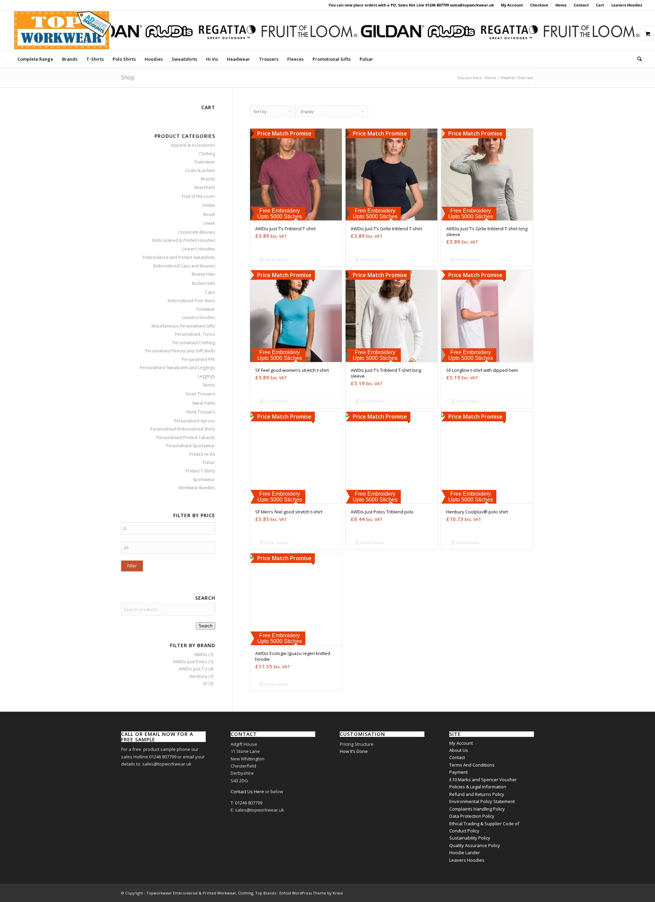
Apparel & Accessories (193, 145)
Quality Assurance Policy (474, 845)
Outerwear (204, 162)
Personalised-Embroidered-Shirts (182, 429)
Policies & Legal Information (477, 787)
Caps (210, 292)
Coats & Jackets (200, 170)
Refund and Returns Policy (476, 794)
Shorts (209, 385)
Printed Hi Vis (202, 454)
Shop (127, 77)
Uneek (209, 223)
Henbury (198, 676)
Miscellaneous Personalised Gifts (183, 326)
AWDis (200, 654)
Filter (132, 566)
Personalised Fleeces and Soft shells (180, 351)
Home (561, 5)
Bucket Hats (203, 283)
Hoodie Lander (464, 852)
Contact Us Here (247, 791)
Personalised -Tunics (195, 334)
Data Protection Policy (471, 816)
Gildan (208, 205)
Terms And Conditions (472, 765)
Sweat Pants (203, 403)
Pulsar (209, 462)
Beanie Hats (203, 274)
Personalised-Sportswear (190, 446)
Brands (208, 179)
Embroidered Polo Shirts (191, 301)
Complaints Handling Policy (477, 809)
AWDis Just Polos (190, 661)
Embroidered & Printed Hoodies (183, 240)
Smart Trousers (200, 394)
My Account (512, 5)
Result (209, 214)
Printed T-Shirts (200, 471)
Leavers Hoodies (626, 5)
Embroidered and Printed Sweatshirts (179, 257)
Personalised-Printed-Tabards (186, 437)
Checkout (539, 5)
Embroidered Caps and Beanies (184, 266)
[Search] (637, 59)
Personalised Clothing (194, 343)
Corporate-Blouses (196, 232)
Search (206, 625)
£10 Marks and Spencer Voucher (483, 779)
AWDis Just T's (193, 669)
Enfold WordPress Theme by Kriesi (311, 893)
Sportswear (204, 479)
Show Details (276, 259)
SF (205, 683)
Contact (581, 5)
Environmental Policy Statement (482, 801)
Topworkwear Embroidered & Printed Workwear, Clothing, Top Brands (211, 893)
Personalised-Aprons (194, 421)
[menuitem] (512, 5)
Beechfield (204, 187)
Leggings (206, 376)
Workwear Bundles (196, 488)
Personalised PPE (198, 359)
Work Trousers (200, 412)
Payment (458, 772)
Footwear (205, 309)
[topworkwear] (62, 30)
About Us (458, 750)
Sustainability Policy (469, 838)
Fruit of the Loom (198, 196)
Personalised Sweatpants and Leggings (177, 367)
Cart (600, 5)
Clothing (207, 154)
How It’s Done (354, 751)
